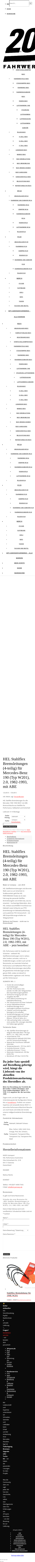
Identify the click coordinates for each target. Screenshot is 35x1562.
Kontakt (9, 1397)
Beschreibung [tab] (11, 837)
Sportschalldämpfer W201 (23, 342)
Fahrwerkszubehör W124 (23, 467)
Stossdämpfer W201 (23, 83)
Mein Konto (19, 563)
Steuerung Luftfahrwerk (25, 373)
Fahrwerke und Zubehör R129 (23, 508)
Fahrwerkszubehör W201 (23, 359)
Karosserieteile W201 (23, 177)
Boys (21, 297)
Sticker (21, 283)
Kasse (9, 9)
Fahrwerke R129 (21, 246)
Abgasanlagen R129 (21, 242)
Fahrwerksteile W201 (21, 79)
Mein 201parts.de (11, 1376)
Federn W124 (23, 223)
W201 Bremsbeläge (23, 163)
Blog (8, 1350)
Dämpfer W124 (23, 209)
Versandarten (20, 1536)
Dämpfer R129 (23, 251)
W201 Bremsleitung (23, 159)
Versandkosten (19, 797)
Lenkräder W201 (21, 150)
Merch (19, 278)
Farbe (7, 821)
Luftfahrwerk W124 (23, 227)
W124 (19, 191)
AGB (19, 1533)
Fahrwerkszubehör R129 (23, 269)
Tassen (21, 301)
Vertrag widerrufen (17, 1555)
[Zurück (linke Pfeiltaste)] (1, 1561)
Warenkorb (11, 14)
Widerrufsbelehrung (19, 1540)
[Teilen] (4, 1559)
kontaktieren (12, 1102)
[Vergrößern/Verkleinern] (1, 1559)
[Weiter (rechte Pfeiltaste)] (3, 1561)
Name (5, 1218)
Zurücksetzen (15, 822)
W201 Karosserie (21, 172)
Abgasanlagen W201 (21, 56)
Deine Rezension (9, 1234)
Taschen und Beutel (21, 306)
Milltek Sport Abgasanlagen (20, 1550)
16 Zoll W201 (23, 141)
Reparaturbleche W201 (23, 185)
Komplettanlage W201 (23, 61)
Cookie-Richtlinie (10, 1365)
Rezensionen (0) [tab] (12, 842)
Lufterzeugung (25, 119)
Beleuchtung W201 (23, 181)
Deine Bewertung (9, 1230)
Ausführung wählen (24, 1300)
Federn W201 (23, 101)
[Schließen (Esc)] (6, 1559)
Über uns (8, 1355)
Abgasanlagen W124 (21, 196)
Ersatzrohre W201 (23, 65)
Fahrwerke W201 (23, 87)
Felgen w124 (21, 232)
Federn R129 (23, 255)
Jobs (8, 1352)
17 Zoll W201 (23, 145)
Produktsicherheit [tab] (13, 840)
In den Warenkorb (10, 826)
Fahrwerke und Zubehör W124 (21, 200)
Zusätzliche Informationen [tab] (15, 838)
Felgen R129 (21, 273)
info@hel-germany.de (15, 1187)
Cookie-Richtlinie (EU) (20, 1542)
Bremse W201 (21, 154)
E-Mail (5, 1224)
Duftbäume (21, 288)
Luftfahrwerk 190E (23, 105)
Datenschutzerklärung (19, 1543)
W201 (19, 51)
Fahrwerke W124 (23, 205)
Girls (21, 292)
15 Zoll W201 (23, 137)
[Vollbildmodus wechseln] (3, 1559)
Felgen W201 (21, 132)
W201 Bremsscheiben (23, 168)
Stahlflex (13, 831)
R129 (19, 237)
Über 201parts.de (20, 1549)
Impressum (19, 1545)
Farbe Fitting (7, 816)
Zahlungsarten (20, 1538)
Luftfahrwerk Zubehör (25, 382)
